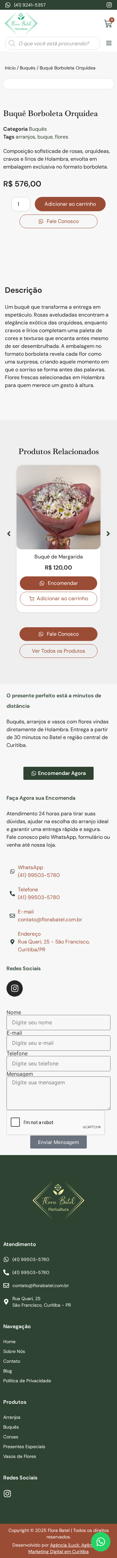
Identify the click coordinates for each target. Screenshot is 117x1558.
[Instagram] (109, 5)
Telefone (17, 1053)
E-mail (14, 1032)
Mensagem (19, 1073)
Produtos (14, 1402)
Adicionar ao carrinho (70, 203)
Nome (13, 1012)
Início (10, 68)
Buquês (27, 68)
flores (61, 136)
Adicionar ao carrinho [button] (62, 598)
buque (45, 136)
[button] (108, 43)
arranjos (25, 136)
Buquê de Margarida (58, 556)
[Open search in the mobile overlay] (52, 43)
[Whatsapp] (100, 1541)
